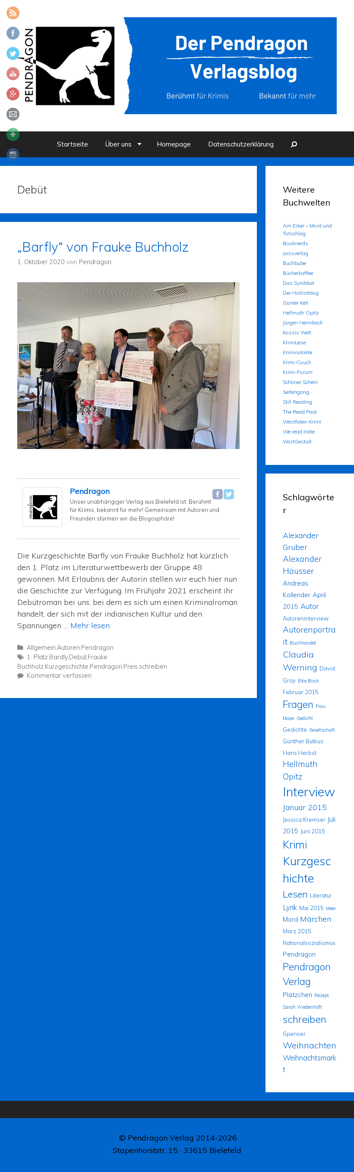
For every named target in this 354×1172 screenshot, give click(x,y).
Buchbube (294, 263)
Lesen (295, 894)
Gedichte (295, 729)
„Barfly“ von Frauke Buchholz (103, 247)
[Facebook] (217, 494)
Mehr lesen (90, 625)
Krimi (295, 844)
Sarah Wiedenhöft (302, 1007)
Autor (309, 606)
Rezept (321, 995)
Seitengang (296, 392)
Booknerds (295, 243)
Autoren (68, 647)
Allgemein (41, 647)
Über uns (118, 144)
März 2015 (297, 931)
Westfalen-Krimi (302, 421)
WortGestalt (297, 441)
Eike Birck (308, 681)
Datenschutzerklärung (241, 144)
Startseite (72, 144)
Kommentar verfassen (59, 676)
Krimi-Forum (298, 372)
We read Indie (299, 431)
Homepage (174, 144)
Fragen (298, 704)
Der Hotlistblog (301, 293)
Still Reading (297, 402)
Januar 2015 (305, 807)
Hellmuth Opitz (301, 312)
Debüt (77, 657)
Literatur (321, 895)
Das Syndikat (298, 283)
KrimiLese (294, 342)
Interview (309, 791)
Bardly (58, 657)
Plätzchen (297, 995)
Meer (331, 908)
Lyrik (290, 907)
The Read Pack (300, 411)
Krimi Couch (297, 362)
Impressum (177, 1166)
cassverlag (295, 253)
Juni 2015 (312, 831)
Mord (290, 919)
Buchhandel (303, 643)
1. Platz (37, 657)
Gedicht (305, 718)
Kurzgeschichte (66, 666)
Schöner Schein (300, 382)
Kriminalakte (297, 352)
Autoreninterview (306, 618)
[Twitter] (229, 494)
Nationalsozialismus (309, 942)
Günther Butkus (303, 741)
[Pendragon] (42, 524)
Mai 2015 (311, 907)
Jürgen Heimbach (303, 322)
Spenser (294, 1033)
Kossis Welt (297, 332)
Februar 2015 (301, 692)
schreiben (153, 666)
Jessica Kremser (304, 819)
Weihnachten (309, 1045)
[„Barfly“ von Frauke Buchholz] (128, 446)
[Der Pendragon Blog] (177, 65)
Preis (130, 666)
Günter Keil (295, 302)
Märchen (315, 918)
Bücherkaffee (298, 273)
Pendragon (90, 491)
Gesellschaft (322, 730)
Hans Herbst (299, 752)
